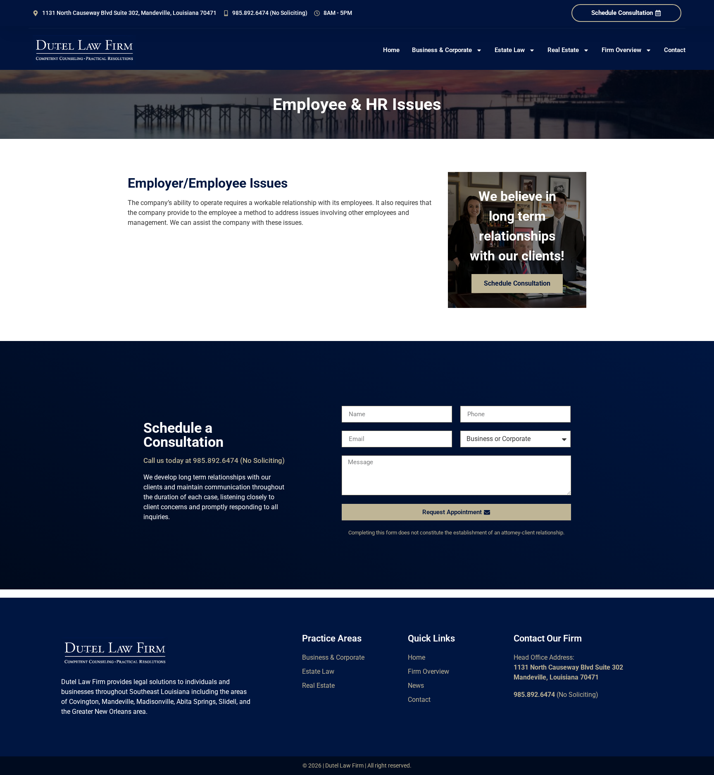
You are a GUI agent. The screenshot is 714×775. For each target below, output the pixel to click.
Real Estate (563, 50)
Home (391, 50)
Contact (674, 50)
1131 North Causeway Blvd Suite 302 (568, 667)
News (416, 685)
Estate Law (510, 50)
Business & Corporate (442, 50)
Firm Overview (621, 50)
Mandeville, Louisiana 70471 (556, 677)
